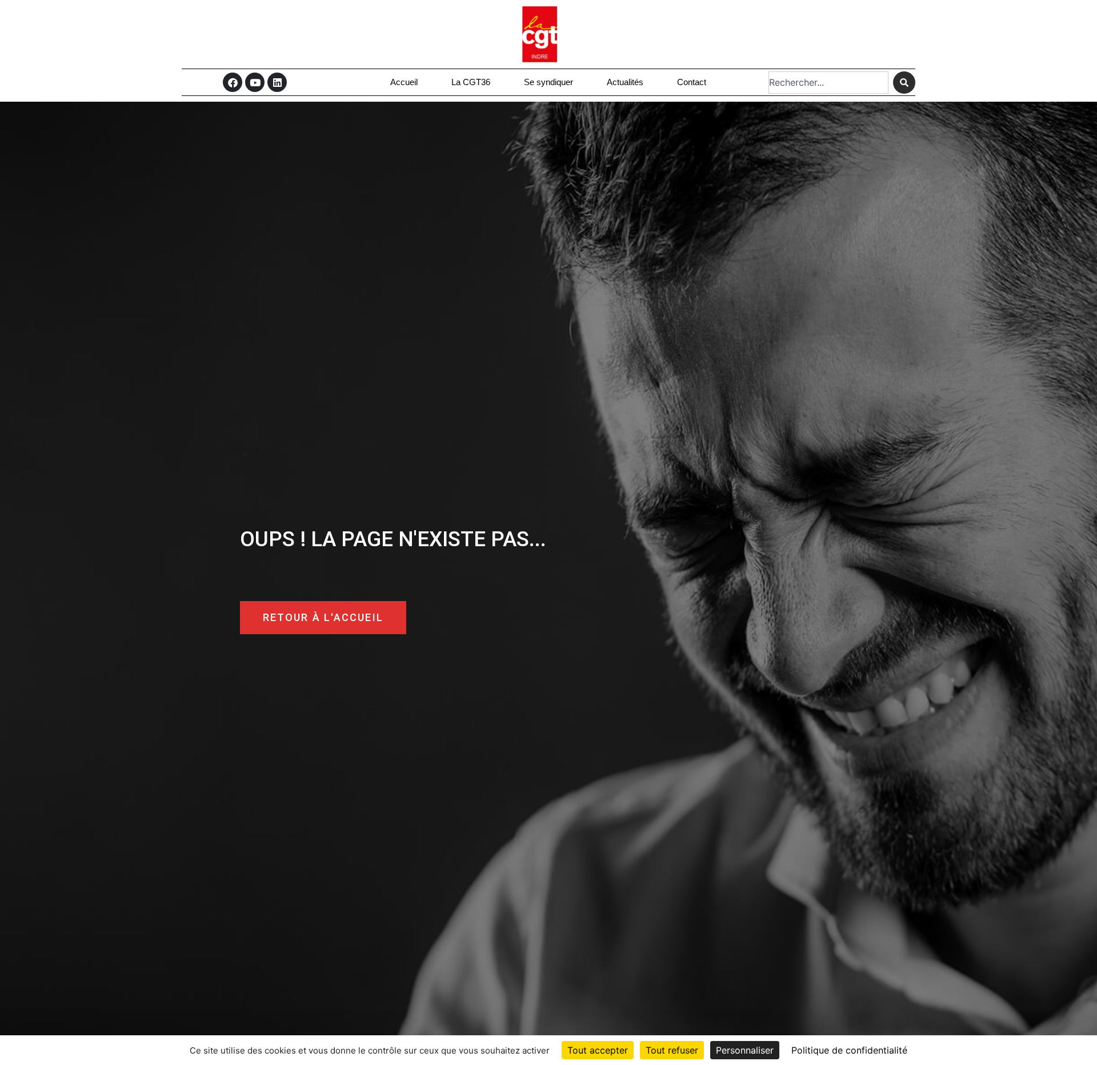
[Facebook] (232, 82)
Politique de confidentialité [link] (849, 1050)
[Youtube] (255, 82)
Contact (691, 82)
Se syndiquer (548, 82)
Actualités (625, 82)
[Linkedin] (277, 82)
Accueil (404, 82)
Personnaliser (745, 1050)
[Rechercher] (904, 82)
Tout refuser (672, 1050)
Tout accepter (597, 1050)
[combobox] (828, 82)
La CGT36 (470, 82)
